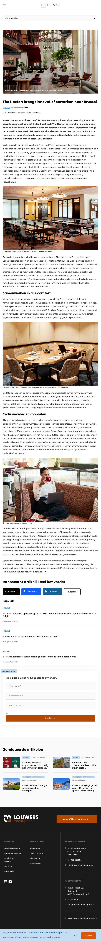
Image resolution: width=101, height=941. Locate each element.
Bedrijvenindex (37, 853)
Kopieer (72, 591)
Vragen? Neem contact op (75, 819)
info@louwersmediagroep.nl (81, 865)
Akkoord (88, 936)
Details (76, 935)
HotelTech (9, 871)
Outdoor (8, 866)
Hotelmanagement (13, 853)
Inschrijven (50, 718)
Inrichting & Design (9, 859)
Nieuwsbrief (35, 858)
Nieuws (6, 108)
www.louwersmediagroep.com (82, 918)
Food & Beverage (12, 848)
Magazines (35, 848)
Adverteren (35, 863)
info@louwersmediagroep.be (81, 904)
